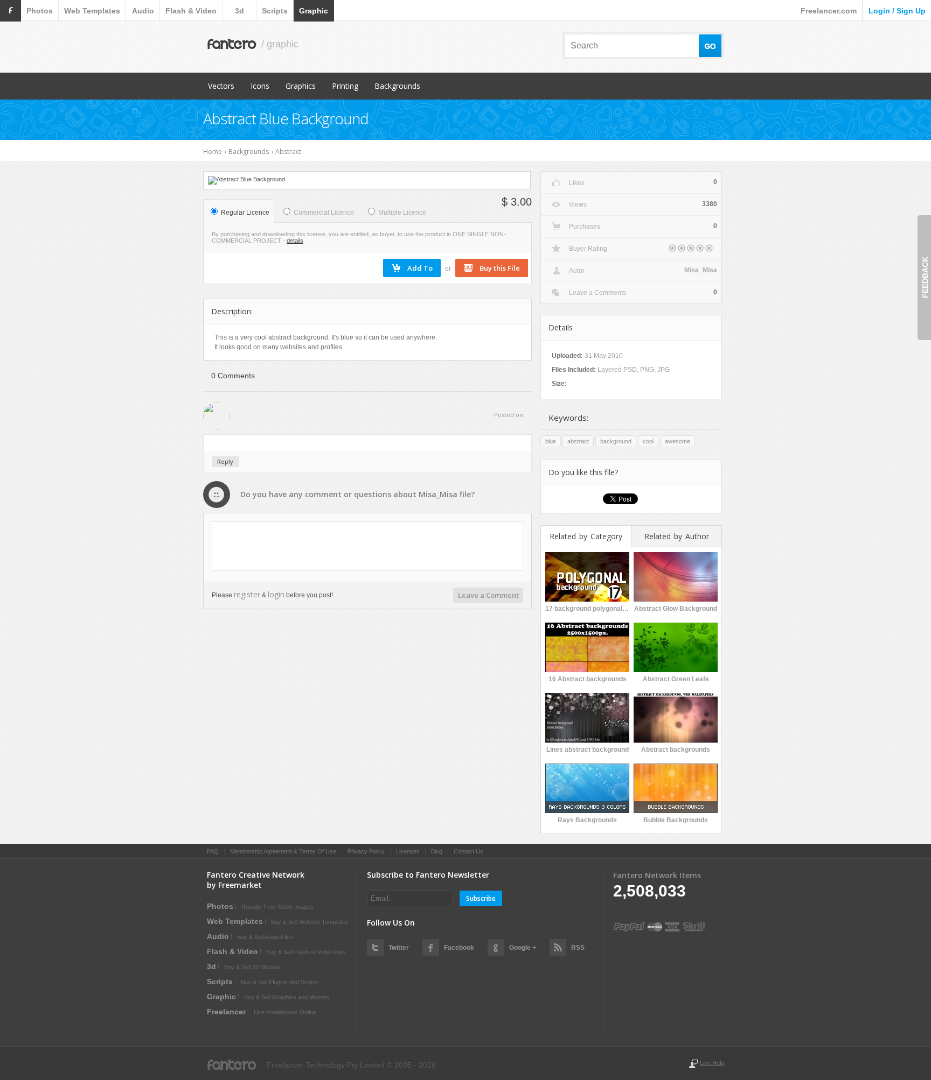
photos (39, 10)
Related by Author (676, 536)
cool (648, 441)
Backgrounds (397, 86)
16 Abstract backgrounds (587, 679)
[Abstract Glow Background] (676, 576)
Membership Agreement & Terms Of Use (283, 851)
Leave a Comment (488, 595)
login (276, 594)
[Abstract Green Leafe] (676, 646)
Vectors (221, 86)
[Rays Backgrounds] (587, 787)
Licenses (408, 851)
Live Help (712, 1063)
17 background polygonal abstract (587, 608)
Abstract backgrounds (675, 749)
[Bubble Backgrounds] (676, 787)
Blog (436, 851)
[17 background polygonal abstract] (587, 576)
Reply (225, 461)
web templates (92, 10)
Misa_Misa (438, 494)
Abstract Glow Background (675, 608)
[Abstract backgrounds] (676, 717)
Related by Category (586, 536)
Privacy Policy (366, 851)
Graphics (301, 86)
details (295, 240)
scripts (275, 10)
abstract (578, 441)
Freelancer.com (829, 10)
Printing (345, 86)
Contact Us (468, 851)
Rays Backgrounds (587, 820)
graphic (313, 10)
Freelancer (226, 1011)
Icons (260, 86)
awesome (677, 441)
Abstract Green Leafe (676, 679)
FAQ (213, 851)
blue (550, 441)
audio (143, 10)
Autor (577, 270)
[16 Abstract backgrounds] (587, 646)
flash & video (191, 10)
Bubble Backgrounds (675, 820)
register (247, 594)
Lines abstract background (587, 749)
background (615, 441)
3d (239, 10)
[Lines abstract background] (587, 717)
